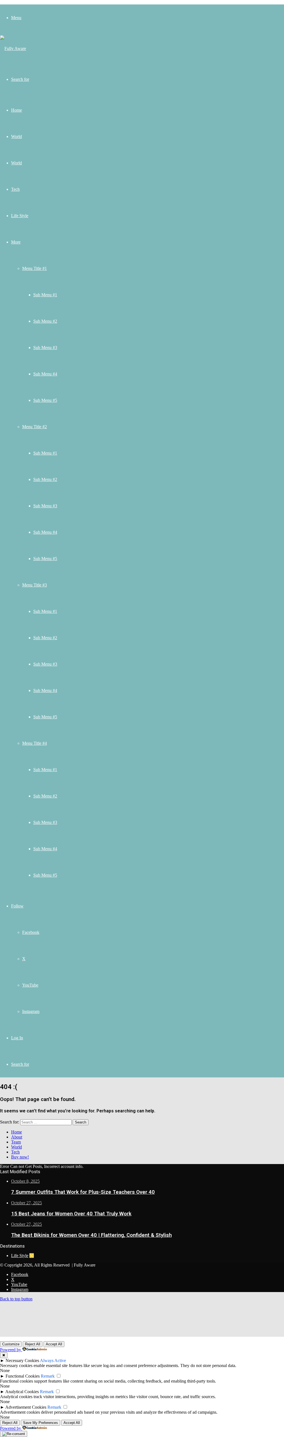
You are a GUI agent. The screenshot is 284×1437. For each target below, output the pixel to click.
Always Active (53, 1360)
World (16, 136)
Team (16, 1142)
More (16, 242)
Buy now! (20, 1157)
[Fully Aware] (13, 48)
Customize (10, 1344)
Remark (48, 1376)
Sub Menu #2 (45, 321)
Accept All (54, 1344)
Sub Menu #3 (45, 347)
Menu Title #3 (34, 585)
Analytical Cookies (22, 1391)
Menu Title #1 (34, 268)
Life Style (19, 215)
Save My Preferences (40, 1423)
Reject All (32, 1344)
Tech (15, 189)
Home (16, 110)
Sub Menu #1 (45, 294)
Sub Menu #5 (45, 400)
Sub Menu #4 (45, 374)
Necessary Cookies (22, 1360)
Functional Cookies (23, 1376)
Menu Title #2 (34, 426)
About (16, 1137)
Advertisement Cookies (25, 1407)
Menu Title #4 (34, 743)
